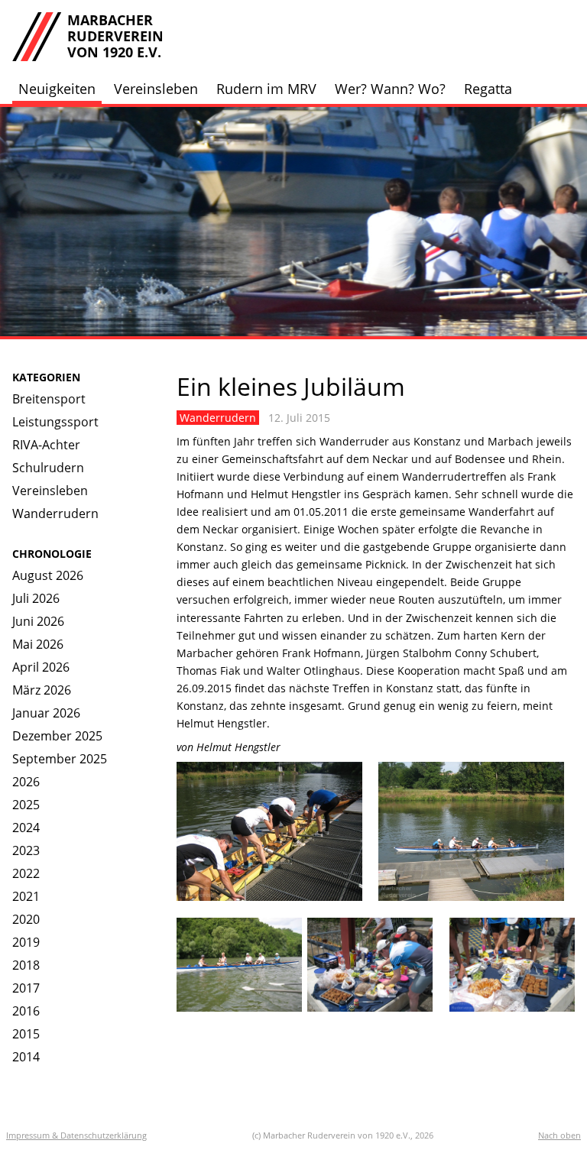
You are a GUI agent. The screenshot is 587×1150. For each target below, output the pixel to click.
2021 (26, 896)
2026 (26, 781)
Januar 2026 (46, 713)
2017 (26, 988)
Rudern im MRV (266, 88)
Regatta (488, 88)
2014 (26, 1056)
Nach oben (559, 1135)
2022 (26, 873)
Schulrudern (48, 467)
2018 (26, 965)
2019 (26, 942)
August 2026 (47, 575)
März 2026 (41, 690)
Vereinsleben (156, 88)
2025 (26, 804)
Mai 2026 (37, 644)
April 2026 (41, 667)
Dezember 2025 (57, 735)
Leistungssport (55, 421)
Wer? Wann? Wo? (390, 88)
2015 (26, 1033)
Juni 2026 (38, 621)
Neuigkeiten (57, 88)
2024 (26, 827)
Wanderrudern (55, 513)
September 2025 (59, 758)
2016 (26, 1011)
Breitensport (49, 398)
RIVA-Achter (46, 444)
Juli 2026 (36, 598)
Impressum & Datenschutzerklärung (76, 1135)
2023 (26, 850)
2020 (26, 919)
